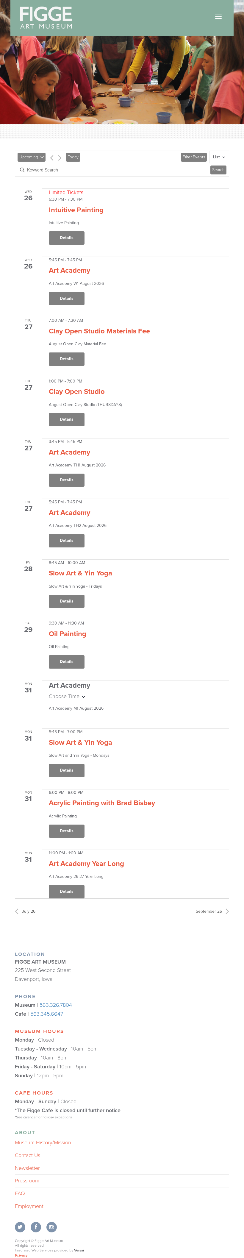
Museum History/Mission (43, 1142)
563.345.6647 (46, 1014)
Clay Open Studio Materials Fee (99, 331)
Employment (29, 1206)
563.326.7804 (56, 1005)
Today (73, 157)
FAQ (20, 1193)
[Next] (60, 159)
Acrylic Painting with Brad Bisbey (102, 803)
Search (218, 169)
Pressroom (27, 1180)
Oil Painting (67, 634)
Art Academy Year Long (86, 863)
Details (66, 237)
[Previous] (52, 159)
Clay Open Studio (77, 391)
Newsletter (27, 1168)
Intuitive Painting (76, 210)
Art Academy (69, 270)
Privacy (21, 1255)
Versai (79, 1250)
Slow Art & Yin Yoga (80, 573)
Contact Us (27, 1155)
